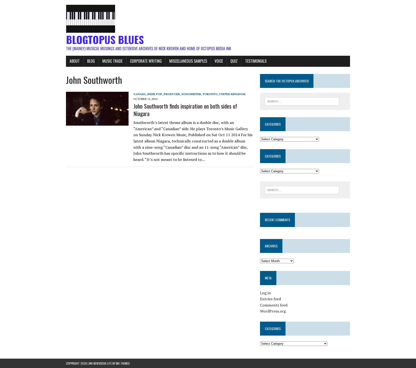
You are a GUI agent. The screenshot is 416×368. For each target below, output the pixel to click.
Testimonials (255, 61)
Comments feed (273, 305)
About (75, 61)
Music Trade (112, 61)
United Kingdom (232, 94)
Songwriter (191, 94)
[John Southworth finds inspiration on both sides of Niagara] (97, 122)
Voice (218, 61)
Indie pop (154, 94)
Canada (139, 94)
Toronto (210, 94)
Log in (265, 292)
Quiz (234, 61)
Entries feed (270, 298)
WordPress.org (273, 311)
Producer (172, 94)
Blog (91, 61)
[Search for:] (302, 101)
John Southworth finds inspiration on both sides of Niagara (185, 110)
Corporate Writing (146, 61)
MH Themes (123, 363)
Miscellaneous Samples (188, 61)
